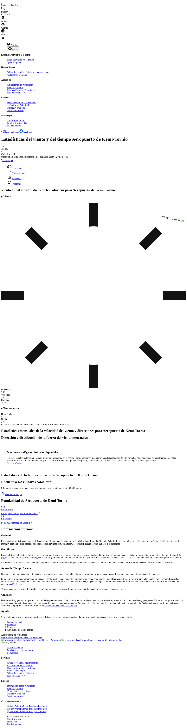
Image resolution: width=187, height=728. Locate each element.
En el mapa (7, 160)
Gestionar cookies (15, 110)
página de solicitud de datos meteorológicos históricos (26, 557)
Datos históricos (14, 463)
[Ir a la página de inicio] (1, 2)
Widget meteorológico (17, 75)
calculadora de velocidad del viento (60, 605)
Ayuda (14, 45)
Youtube (42, 711)
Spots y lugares (14, 62)
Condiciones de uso (16, 120)
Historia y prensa (15, 87)
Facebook (27, 132)
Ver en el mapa (12, 132)
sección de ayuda (16, 584)
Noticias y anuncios (16, 108)
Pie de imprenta (14, 125)
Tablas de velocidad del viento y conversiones (28, 72)
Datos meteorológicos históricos (21, 102)
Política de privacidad (17, 123)
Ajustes (15, 50)
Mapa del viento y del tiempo (20, 59)
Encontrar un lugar (13, 494)
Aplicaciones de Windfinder (20, 85)
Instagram (42, 709)
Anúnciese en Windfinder (19, 105)
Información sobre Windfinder (21, 90)
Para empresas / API (16, 92)
